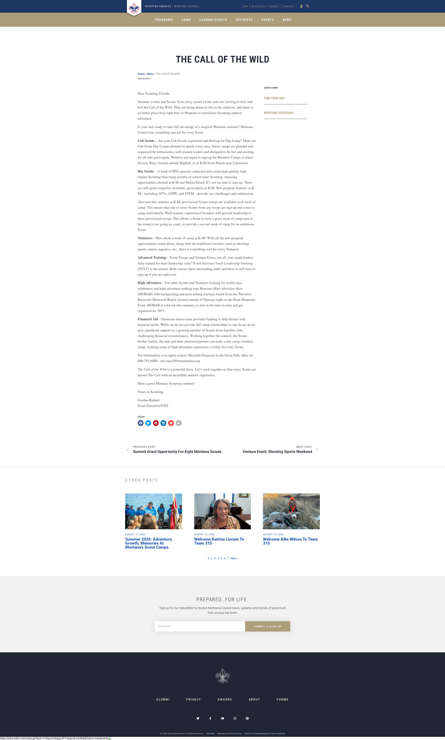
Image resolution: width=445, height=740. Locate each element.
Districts (244, 20)
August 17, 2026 (135, 534)
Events (268, 20)
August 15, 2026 (204, 534)
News (287, 20)
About (254, 699)
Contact (288, 6)
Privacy (193, 699)
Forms (283, 699)
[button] (141, 423)
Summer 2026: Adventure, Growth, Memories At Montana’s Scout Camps (149, 543)
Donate (274, 6)
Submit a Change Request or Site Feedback (265, 733)
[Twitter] (197, 718)
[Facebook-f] (210, 718)
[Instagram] (234, 718)
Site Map (210, 733)
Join (245, 6)
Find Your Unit (274, 98)
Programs (164, 20)
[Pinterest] (247, 718)
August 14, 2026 (273, 534)
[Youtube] (222, 718)
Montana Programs (279, 113)
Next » (234, 558)
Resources (259, 6)
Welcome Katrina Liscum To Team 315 (219, 541)
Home (141, 73)
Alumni (163, 699)
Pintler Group (236, 733)
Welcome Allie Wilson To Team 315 (290, 541)
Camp (186, 20)
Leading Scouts (213, 20)
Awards (225, 699)
